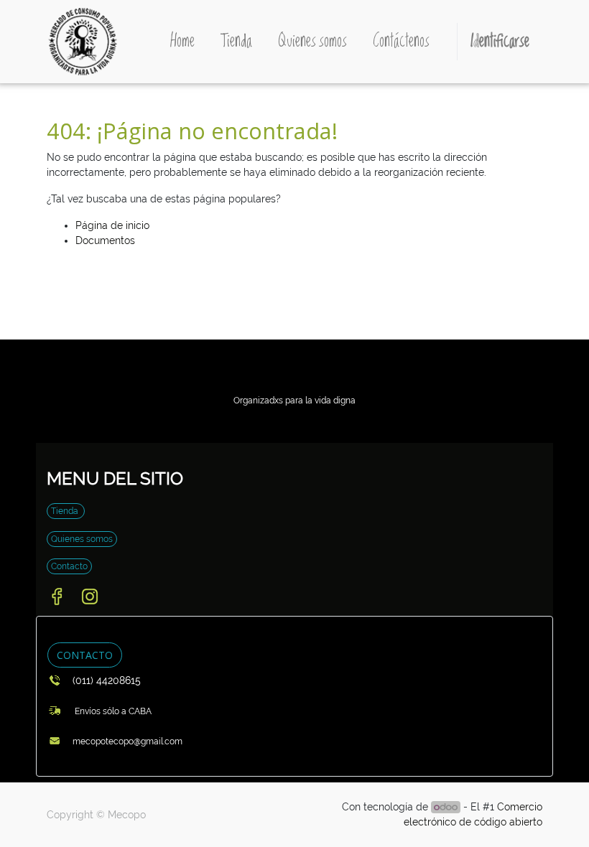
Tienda (65, 511)
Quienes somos (82, 539)
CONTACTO (85, 655)
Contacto (69, 566)
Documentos (105, 240)
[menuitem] (182, 41)
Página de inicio (112, 225)
